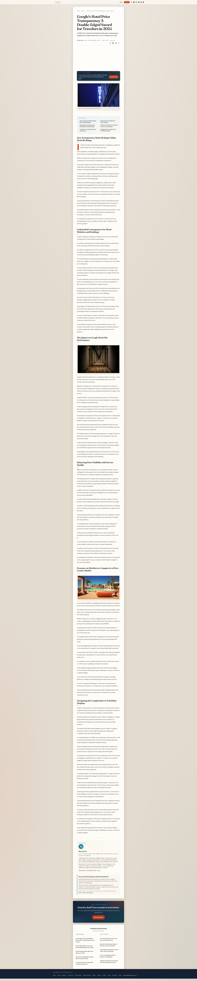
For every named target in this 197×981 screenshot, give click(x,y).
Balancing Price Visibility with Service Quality (108, 121)
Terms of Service (87, 975)
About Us (64, 975)
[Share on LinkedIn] (116, 43)
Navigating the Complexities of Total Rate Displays (108, 130)
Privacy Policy (78, 975)
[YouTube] (138, 2)
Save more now (98, 917)
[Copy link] (119, 43)
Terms (109, 975)
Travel (83, 11)
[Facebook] (134, 2)
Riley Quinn (81, 40)
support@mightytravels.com (130, 975)
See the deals (113, 77)
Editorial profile (82, 870)
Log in (121, 2)
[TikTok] (143, 2)
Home (78, 11)
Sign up (127, 2)
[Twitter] (131, 2)
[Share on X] (110, 43)
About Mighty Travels (91, 870)
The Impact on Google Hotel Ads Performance (88, 130)
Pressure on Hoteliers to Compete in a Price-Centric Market (109, 125)
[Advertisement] (98, 58)
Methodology (90, 892)
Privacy (104, 975)
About (80, 892)
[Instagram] (136, 2)
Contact (98, 870)
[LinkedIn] (141, 2)
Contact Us (70, 975)
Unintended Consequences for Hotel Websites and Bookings (87, 125)
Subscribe (114, 975)
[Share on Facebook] (113, 43)
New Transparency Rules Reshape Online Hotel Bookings (88, 121)
